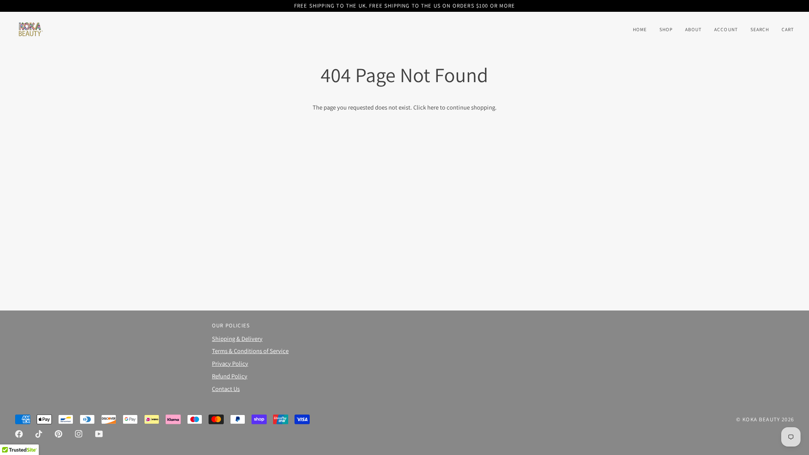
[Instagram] (79, 434)
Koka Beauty (761, 419)
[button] (666, 29)
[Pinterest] (58, 434)
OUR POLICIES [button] (231, 325)
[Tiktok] (38, 434)
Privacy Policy (230, 363)
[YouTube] (99, 434)
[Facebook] (19, 434)
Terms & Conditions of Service (250, 351)
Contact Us (226, 389)
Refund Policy (229, 376)
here (433, 107)
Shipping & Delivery (237, 339)
